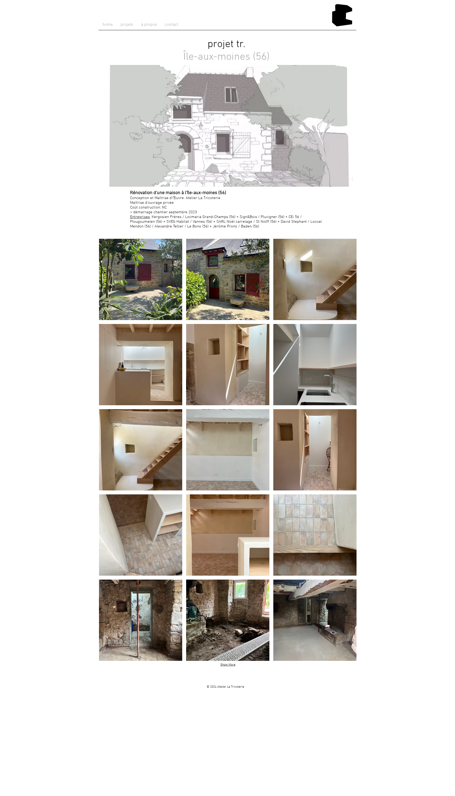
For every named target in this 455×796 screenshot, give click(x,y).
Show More (227, 665)
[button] (140, 279)
